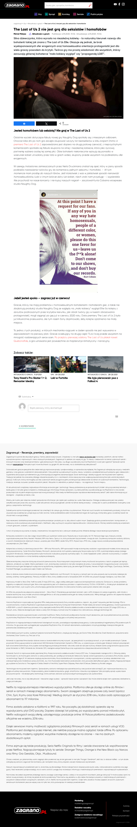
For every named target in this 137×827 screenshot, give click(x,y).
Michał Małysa (20, 34)
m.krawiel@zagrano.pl (84, 811)
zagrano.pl (18, 23)
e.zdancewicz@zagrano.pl (85, 818)
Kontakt (126, 811)
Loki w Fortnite (59, 378)
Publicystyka (97, 14)
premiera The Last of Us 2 (27, 144)
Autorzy (126, 806)
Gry (40, 14)
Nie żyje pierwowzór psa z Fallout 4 (103, 379)
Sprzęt (52, 14)
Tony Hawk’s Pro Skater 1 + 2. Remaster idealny (30, 379)
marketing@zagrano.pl (84, 804)
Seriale (80, 14)
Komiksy (66, 14)
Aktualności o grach (35, 23)
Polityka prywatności (121, 816)
